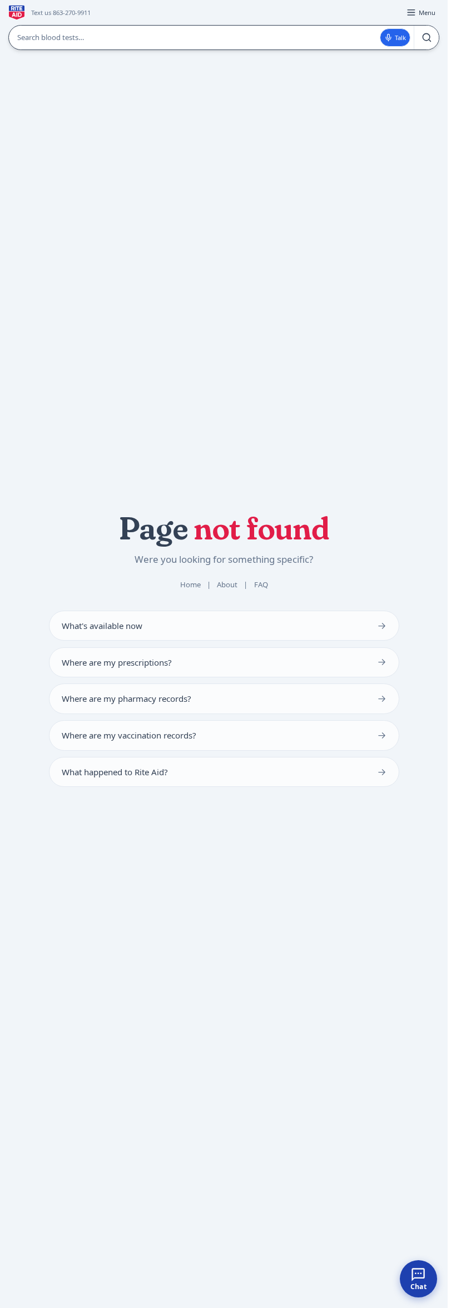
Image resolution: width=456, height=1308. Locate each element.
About (227, 584)
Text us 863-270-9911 (61, 12)
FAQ (261, 584)
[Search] (426, 37)
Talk (400, 37)
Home (190, 584)
